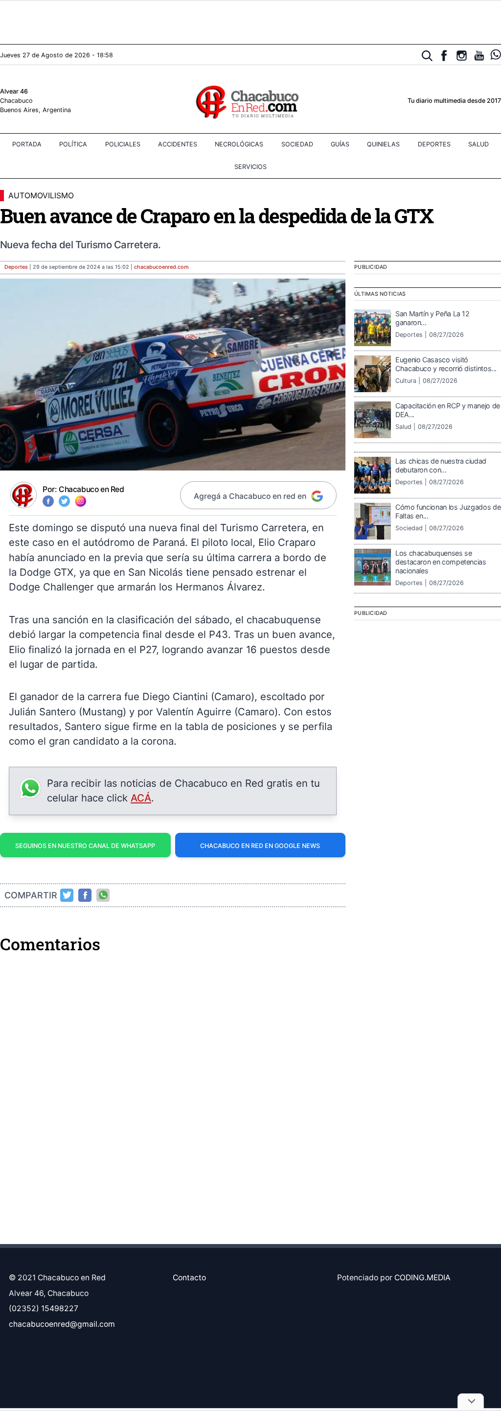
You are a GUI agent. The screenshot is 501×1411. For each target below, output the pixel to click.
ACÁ (141, 798)
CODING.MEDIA (422, 1277)
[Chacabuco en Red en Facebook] (444, 55)
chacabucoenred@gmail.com (62, 1324)
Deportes (434, 144)
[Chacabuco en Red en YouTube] (479, 55)
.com (161, 267)
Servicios (250, 166)
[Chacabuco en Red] (250, 101)
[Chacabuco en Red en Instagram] (461, 55)
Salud (478, 144)
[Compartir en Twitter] (67, 895)
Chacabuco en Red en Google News (260, 845)
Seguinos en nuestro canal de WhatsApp (85, 845)
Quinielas (383, 144)
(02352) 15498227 (43, 1308)
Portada (27, 144)
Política (73, 144)
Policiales (122, 144)
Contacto (189, 1277)
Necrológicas (239, 144)
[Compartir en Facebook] (85, 895)
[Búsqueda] (427, 56)
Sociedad (297, 144)
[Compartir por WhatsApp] (103, 895)
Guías (340, 144)
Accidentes (177, 144)
